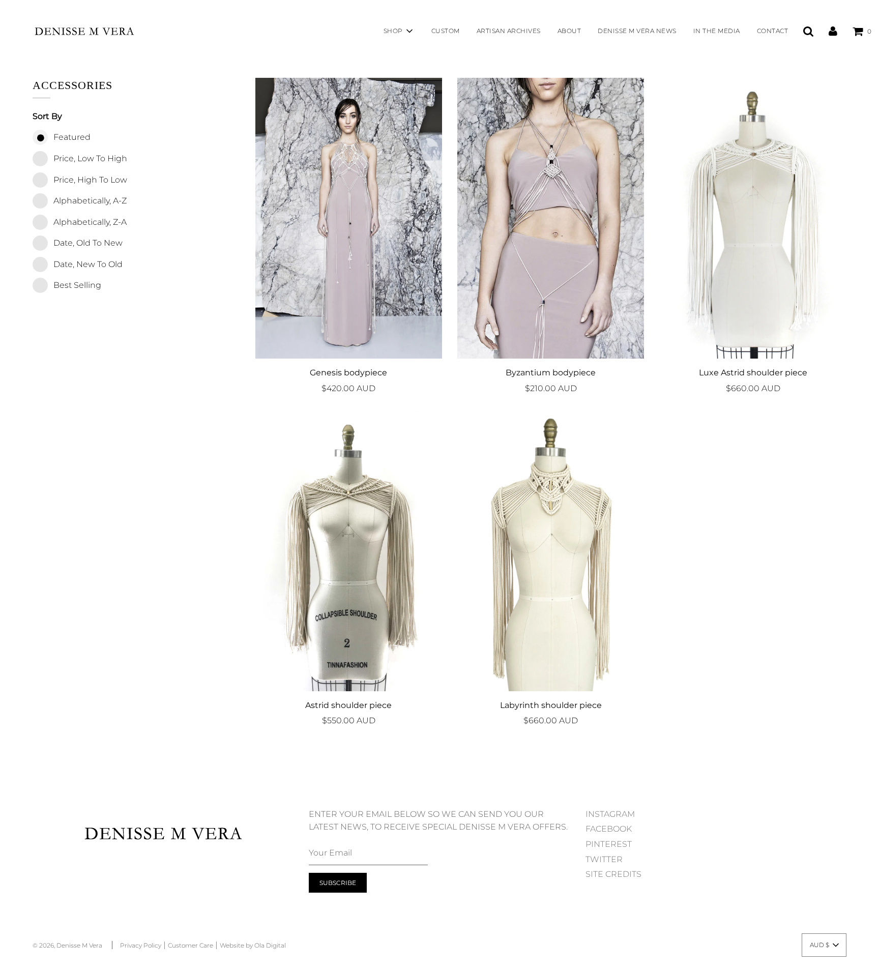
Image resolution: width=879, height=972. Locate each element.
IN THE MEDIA (716, 31)
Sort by (47, 116)
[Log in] (833, 31)
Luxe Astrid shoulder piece (753, 372)
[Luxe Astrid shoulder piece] (752, 218)
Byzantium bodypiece (551, 372)
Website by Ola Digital (253, 945)
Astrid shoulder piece (348, 705)
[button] (824, 945)
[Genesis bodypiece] (348, 218)
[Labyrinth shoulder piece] (550, 550)
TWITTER (604, 859)
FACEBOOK (608, 829)
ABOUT (569, 31)
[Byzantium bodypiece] (550, 218)
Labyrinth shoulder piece (551, 705)
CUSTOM (445, 31)
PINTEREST (608, 844)
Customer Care (190, 945)
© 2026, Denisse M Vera (67, 945)
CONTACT (772, 31)
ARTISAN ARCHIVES (509, 31)
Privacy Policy (140, 945)
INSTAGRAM (610, 814)
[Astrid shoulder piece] (348, 550)
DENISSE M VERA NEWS (637, 31)
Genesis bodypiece (348, 372)
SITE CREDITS (613, 874)
